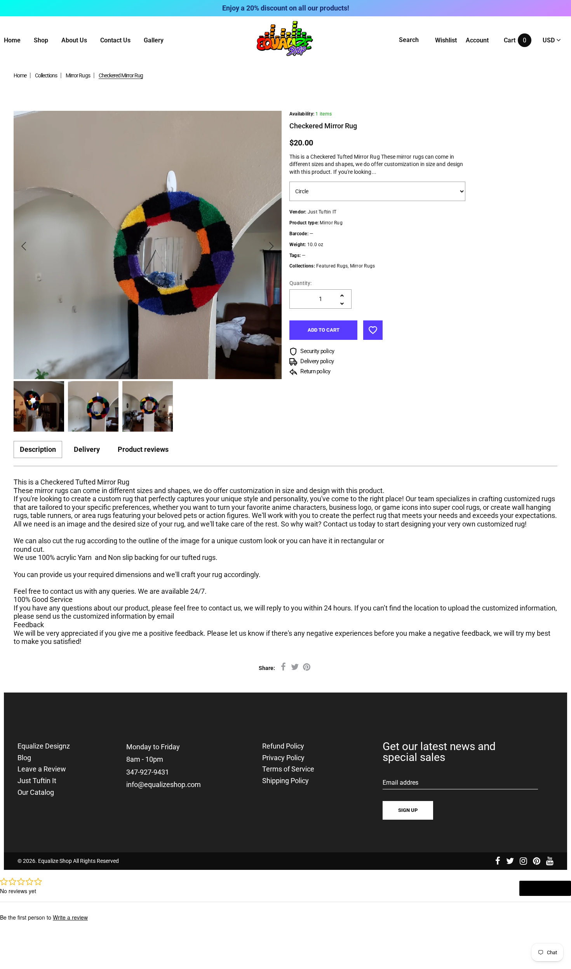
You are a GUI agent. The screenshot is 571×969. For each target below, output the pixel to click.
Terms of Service (288, 769)
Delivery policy (316, 361)
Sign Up (408, 810)
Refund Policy (283, 746)
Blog (24, 757)
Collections (46, 75)
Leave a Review (41, 769)
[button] (24, 246)
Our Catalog (35, 792)
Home (12, 40)
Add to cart (323, 330)
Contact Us (115, 40)
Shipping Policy (285, 780)
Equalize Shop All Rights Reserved (78, 861)
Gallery (154, 40)
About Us (74, 40)
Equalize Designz (43, 746)
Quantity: (300, 283)
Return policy (315, 371)
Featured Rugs (332, 266)
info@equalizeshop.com (163, 784)
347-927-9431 (147, 772)
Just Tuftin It (36, 780)
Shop (41, 40)
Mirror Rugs (78, 75)
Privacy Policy (283, 757)
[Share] (283, 667)
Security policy (316, 351)
